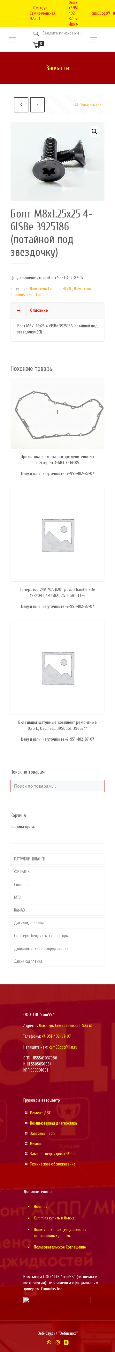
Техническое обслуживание (52, 1164)
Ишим (74, 24)
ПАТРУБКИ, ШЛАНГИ (29, 859)
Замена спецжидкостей (49, 1153)
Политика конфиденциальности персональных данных (60, 1232)
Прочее (42, 294)
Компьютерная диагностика (53, 1123)
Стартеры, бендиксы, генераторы (41, 935)
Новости (41, 1206)
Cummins (21, 884)
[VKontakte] (66, 1342)
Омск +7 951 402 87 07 (73, 10)
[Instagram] (57, 1342)
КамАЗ (19, 910)
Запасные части (43, 1133)
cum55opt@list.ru (63, 1047)
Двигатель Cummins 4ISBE (50, 288)
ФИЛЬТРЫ (22, 871)
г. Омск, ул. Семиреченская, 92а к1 (43, 13)
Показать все (90, 105)
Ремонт (36, 1143)
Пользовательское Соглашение (60, 1247)
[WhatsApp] (49, 1342)
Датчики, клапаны (29, 922)
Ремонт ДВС (40, 1113)
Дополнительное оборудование (41, 948)
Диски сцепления (28, 961)
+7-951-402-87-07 (56, 1036)
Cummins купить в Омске (54, 1218)
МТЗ (17, 897)
